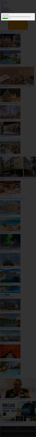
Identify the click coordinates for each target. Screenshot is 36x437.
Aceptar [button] (3, 18)
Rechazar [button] (6, 18)
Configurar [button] (9, 18)
